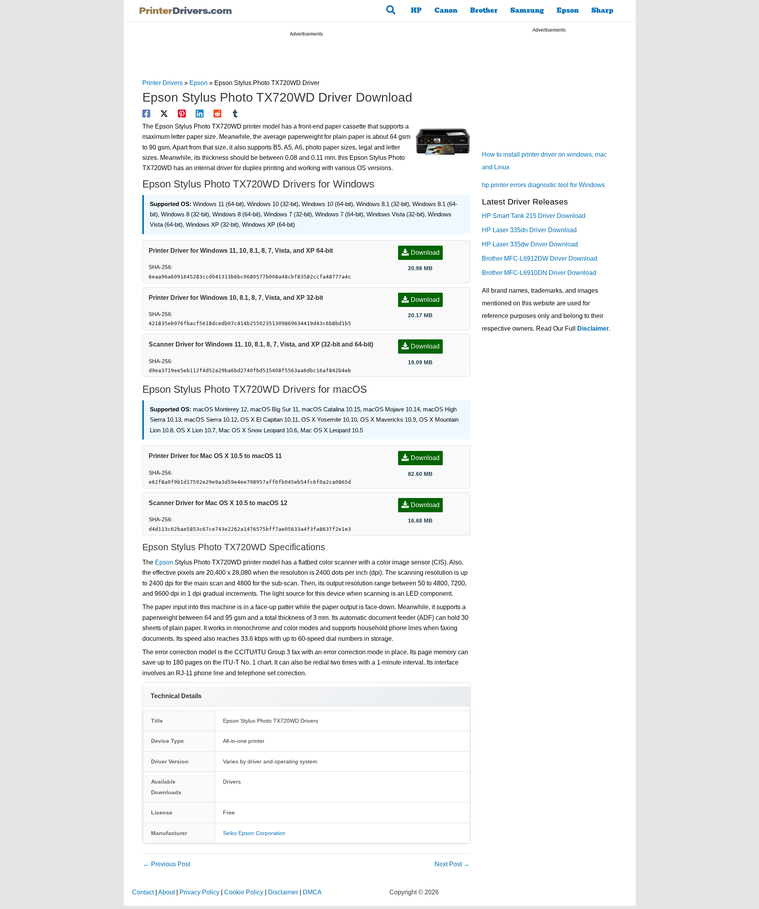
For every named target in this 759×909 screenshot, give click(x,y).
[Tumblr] (235, 113)
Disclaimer (593, 328)
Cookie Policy (243, 892)
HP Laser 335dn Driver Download (529, 230)
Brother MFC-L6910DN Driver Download (539, 272)
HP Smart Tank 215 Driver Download (533, 215)
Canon (445, 10)
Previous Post (166, 864)
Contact (143, 892)
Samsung (527, 10)
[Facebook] (146, 113)
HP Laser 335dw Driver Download (530, 244)
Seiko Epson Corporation (254, 833)
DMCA (312, 892)
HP (416, 10)
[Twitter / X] (164, 113)
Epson (568, 10)
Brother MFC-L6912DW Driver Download (539, 258)
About (166, 892)
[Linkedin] (200, 113)
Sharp (602, 10)
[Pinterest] (182, 113)
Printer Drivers (162, 83)
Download (425, 252)
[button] (391, 11)
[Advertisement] (306, 59)
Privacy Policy (199, 892)
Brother (484, 10)
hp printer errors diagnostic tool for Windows (543, 185)
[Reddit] (217, 113)
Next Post (452, 864)
